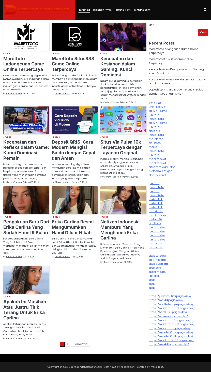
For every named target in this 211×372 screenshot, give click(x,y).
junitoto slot (157, 227)
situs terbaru (157, 256)
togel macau (157, 272)
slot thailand (157, 175)
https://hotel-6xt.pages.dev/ (168, 312)
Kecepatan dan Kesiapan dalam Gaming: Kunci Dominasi (117, 66)
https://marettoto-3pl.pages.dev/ (172, 308)
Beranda (84, 10)
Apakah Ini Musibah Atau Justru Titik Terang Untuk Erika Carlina (24, 310)
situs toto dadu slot (162, 167)
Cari (151, 25)
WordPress (157, 367)
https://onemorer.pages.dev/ (168, 316)
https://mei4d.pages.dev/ (166, 300)
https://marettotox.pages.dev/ (169, 328)
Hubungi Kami (123, 10)
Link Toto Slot (157, 107)
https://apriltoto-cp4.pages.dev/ (171, 304)
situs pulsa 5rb (158, 264)
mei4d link (156, 199)
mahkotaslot (157, 159)
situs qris (154, 131)
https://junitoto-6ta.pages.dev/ (170, 296)
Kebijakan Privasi (102, 10)
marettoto (156, 139)
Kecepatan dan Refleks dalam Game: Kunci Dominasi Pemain (26, 150)
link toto (154, 276)
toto (152, 280)
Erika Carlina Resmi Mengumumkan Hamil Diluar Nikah (73, 227)
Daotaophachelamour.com (85, 367)
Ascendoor (127, 367)
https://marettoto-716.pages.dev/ (172, 324)
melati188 (155, 219)
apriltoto (155, 143)
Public (8, 54)
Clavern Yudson (14, 93)
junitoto (154, 115)
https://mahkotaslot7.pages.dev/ (171, 340)
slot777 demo (158, 111)
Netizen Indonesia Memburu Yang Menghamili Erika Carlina (120, 230)
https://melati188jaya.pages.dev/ (171, 332)
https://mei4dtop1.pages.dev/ (169, 344)
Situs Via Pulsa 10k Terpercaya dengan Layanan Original (121, 147)
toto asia (155, 268)
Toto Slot (155, 103)
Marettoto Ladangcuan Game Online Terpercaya (23, 64)
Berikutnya (81, 344)
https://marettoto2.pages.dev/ (170, 320)
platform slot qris (160, 171)
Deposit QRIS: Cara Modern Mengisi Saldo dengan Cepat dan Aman (74, 150)
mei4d (153, 147)
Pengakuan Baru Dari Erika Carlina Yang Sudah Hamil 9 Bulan (26, 227)
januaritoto (156, 119)
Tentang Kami (142, 10)
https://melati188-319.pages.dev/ (171, 336)
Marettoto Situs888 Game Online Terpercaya (73, 64)
